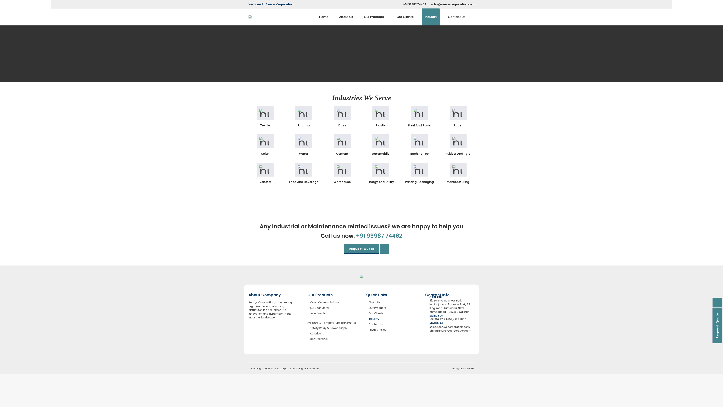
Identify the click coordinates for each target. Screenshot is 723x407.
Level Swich (317, 313)
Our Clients (376, 313)
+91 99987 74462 (414, 4)
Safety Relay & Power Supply (328, 328)
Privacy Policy (377, 330)
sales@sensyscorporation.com (452, 4)
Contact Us (376, 324)
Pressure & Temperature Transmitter (331, 323)
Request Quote (717, 325)
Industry (374, 319)
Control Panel (319, 339)
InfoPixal (469, 368)
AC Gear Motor (319, 308)
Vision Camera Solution (325, 302)
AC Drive (315, 333)
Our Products (377, 308)
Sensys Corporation (282, 368)
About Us (374, 302)
